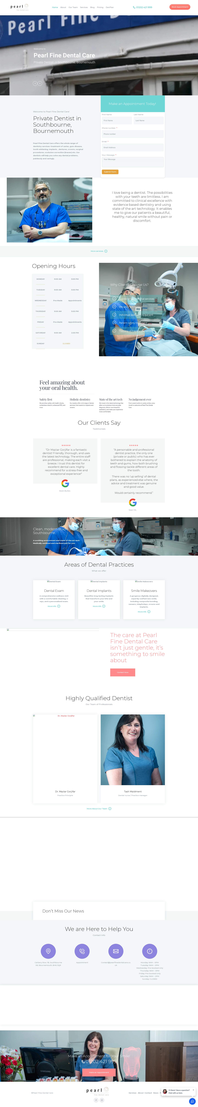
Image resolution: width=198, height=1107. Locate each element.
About (141, 1093)
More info (52, 606)
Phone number (109, 128)
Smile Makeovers (144, 591)
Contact (148, 1093)
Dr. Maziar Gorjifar (65, 791)
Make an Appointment (99, 1072)
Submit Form (110, 172)
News (155, 1093)
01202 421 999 (101, 1061)
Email (104, 141)
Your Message (108, 155)
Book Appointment (180, 7)
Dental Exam (54, 591)
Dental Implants (99, 591)
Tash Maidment (133, 791)
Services (132, 1093)
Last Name (138, 114)
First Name (107, 114)
